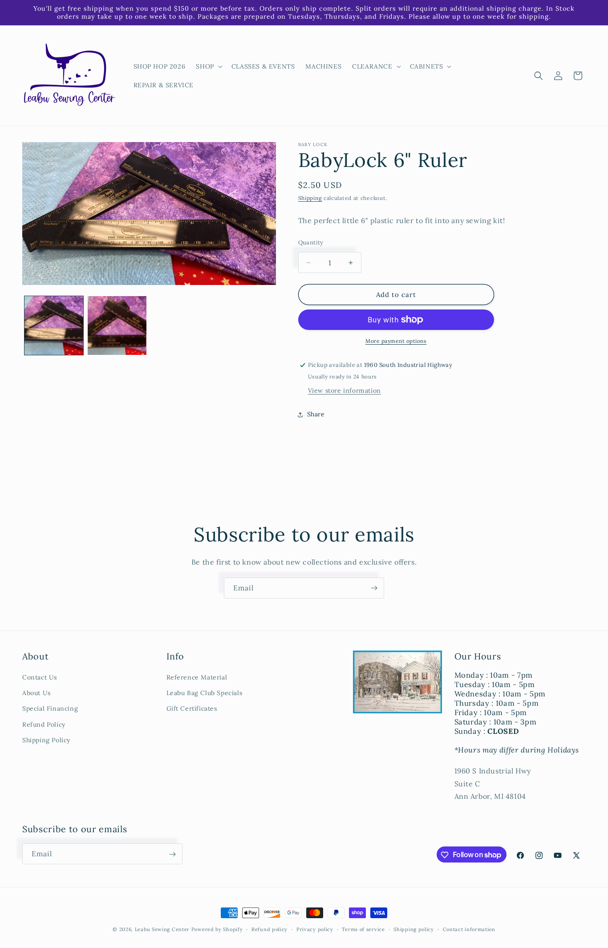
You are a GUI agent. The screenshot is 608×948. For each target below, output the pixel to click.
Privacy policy (314, 929)
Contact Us (39, 677)
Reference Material (196, 677)
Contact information (469, 929)
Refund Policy (43, 724)
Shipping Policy (46, 740)
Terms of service (363, 929)
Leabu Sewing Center (162, 929)
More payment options (395, 341)
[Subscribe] (374, 588)
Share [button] (316, 414)
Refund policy (269, 929)
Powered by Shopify (217, 929)
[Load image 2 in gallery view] (117, 325)
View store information (344, 391)
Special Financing (50, 708)
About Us (36, 693)
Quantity (311, 242)
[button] (208, 66)
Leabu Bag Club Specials (204, 693)
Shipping (310, 198)
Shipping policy (413, 929)
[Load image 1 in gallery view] (53, 325)
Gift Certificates (191, 708)
